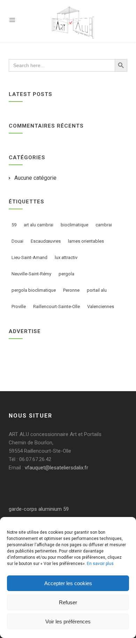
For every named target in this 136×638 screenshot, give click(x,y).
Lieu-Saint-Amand (29, 257)
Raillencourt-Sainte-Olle (56, 306)
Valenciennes (100, 306)
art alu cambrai (38, 224)
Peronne (71, 290)
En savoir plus (100, 563)
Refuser (68, 602)
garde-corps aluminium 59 (39, 509)
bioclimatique (74, 224)
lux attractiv (66, 257)
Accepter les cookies (68, 583)
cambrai (104, 224)
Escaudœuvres (46, 241)
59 (14, 224)
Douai (17, 241)
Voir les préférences (68, 621)
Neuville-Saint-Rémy (31, 273)
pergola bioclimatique (34, 290)
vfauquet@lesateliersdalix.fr (56, 468)
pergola (66, 273)
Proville (19, 306)
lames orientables (86, 241)
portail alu (97, 290)
